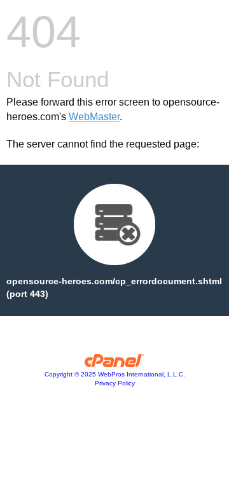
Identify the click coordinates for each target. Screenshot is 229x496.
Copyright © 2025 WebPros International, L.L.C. (115, 374)
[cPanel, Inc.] (115, 364)
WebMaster (94, 116)
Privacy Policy (115, 383)
